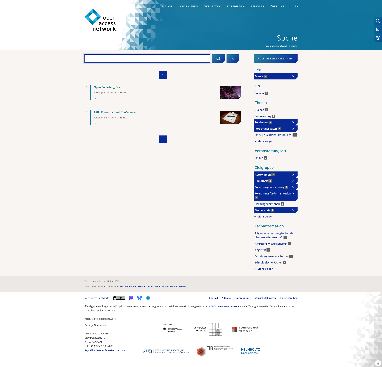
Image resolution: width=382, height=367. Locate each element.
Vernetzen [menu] (212, 6)
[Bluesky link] (139, 298)
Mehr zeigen (265, 141)
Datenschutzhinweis (264, 298)
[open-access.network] (100, 19)
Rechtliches (167, 286)
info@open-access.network (223, 306)
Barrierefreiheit (289, 298)
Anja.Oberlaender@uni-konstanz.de (104, 350)
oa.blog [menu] (166, 6)
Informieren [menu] (188, 6)
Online (149, 286)
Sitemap (226, 298)
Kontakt (213, 298)
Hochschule (126, 286)
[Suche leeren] (233, 58)
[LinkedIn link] (148, 298)
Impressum (242, 298)
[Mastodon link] (131, 298)
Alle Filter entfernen (275, 58)
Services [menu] (257, 6)
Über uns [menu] (277, 6)
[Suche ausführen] (218, 58)
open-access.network (276, 46)
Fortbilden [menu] (236, 6)
